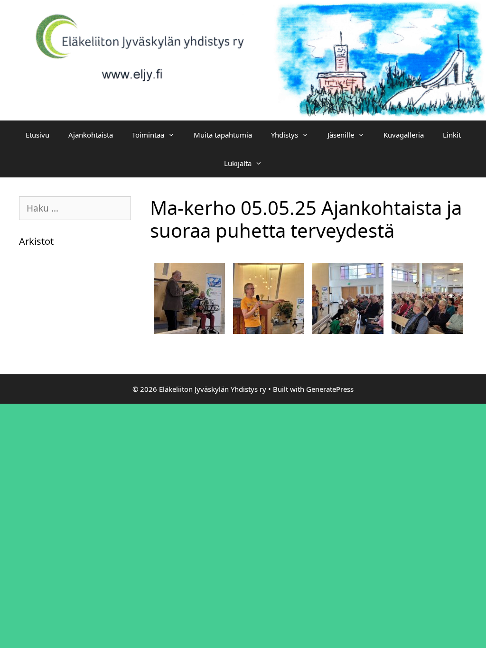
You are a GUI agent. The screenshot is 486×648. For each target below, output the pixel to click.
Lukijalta (238, 163)
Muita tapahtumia (223, 134)
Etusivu (37, 134)
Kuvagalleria (403, 134)
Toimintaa (148, 134)
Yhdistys (284, 134)
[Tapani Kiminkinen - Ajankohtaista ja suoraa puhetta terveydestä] (268, 330)
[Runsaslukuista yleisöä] (427, 330)
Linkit (452, 134)
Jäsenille (340, 134)
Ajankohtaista (90, 134)
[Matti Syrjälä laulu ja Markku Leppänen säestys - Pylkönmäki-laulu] (189, 330)
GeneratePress (330, 389)
